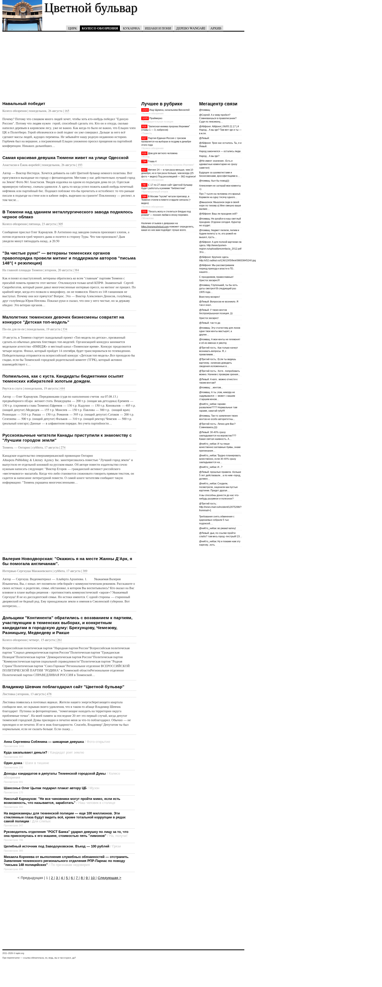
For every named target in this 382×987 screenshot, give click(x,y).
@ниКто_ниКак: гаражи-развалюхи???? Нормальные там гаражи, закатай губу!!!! (218, 407)
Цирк (72, 28)
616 (144, 153)
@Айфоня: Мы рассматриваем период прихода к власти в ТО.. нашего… (216, 268)
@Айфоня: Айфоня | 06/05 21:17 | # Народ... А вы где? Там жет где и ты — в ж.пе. (220, 130)
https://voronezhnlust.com (155, 226)
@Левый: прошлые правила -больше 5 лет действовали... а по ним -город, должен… (220, 475)
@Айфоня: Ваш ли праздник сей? (218, 213)
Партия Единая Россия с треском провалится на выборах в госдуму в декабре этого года (166, 141)
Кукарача (131, 28)
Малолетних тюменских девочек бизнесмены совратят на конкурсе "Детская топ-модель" (63, 319)
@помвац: (204, 110)
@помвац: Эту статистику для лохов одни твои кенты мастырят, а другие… (219, 331)
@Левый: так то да (209, 323)
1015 (145, 110)
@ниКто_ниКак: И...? (210, 467)
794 (144, 161)
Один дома (13, 763)
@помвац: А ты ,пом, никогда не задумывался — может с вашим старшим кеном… (217, 395)
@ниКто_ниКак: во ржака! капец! (217, 528)
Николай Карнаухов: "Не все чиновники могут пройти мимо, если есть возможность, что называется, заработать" (62, 801)
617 (144, 138)
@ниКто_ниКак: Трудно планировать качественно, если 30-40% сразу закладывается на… (220, 459)
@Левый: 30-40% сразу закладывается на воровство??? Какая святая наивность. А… (217, 435)
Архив (215, 28)
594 (144, 196)
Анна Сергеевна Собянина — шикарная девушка (44, 742)
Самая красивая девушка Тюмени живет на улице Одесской (65, 157)
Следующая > (109, 878)
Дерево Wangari (190, 28)
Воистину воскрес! (209, 296)
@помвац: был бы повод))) (214, 180)
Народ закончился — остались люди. (220, 151)
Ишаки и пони (158, 28)
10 (93, 878)
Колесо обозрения (100, 28)
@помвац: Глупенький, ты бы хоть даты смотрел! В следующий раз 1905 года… (218, 288)
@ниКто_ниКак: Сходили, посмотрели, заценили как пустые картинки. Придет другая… (218, 487)
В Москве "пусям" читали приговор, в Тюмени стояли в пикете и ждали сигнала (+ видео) (166, 200)
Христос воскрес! (208, 318)
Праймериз (155, 118)
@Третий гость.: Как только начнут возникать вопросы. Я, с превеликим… (218, 351)
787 (144, 185)
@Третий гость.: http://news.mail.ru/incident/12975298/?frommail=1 (220, 507)
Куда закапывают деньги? (25, 752)
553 (144, 211)
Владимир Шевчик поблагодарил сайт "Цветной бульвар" (63, 686)
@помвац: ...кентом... (211, 387)
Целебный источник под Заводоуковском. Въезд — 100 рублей (56, 846)
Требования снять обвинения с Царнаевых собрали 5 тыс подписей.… (216, 520)
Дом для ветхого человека (162, 153)
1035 (145, 118)
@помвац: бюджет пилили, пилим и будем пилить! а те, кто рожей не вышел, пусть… (219, 233)
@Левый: (204, 138)
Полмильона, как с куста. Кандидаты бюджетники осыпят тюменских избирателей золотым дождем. (63, 378)
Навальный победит (23, 103)
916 (144, 126)
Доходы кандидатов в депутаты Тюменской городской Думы (55, 773)
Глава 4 (152, 161)
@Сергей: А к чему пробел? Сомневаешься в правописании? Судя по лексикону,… (218, 118)
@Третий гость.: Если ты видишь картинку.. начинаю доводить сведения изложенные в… (217, 362)
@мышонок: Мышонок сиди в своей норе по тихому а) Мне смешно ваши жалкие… (220, 205)
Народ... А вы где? (209, 156)
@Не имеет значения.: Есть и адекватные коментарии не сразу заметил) (218, 164)
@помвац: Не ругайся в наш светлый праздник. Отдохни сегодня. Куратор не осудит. (220, 222)
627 (144, 169)
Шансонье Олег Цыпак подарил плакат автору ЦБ (45, 788)
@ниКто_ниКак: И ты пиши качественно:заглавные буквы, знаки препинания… (220, 447)
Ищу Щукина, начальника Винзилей (169, 110)
